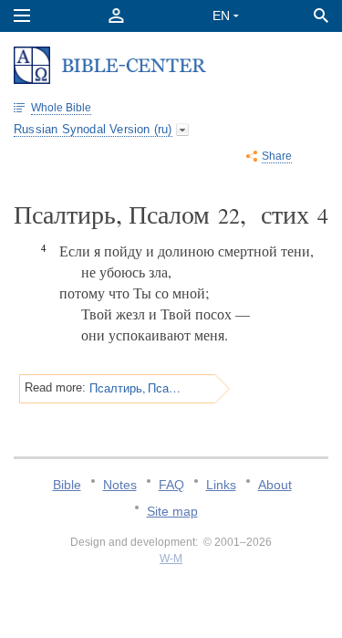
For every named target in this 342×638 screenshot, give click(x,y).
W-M (171, 558)
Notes (120, 484)
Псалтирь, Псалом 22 (136, 388)
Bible (67, 484)
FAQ (171, 484)
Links (221, 484)
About (275, 484)
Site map (172, 511)
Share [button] (277, 156)
